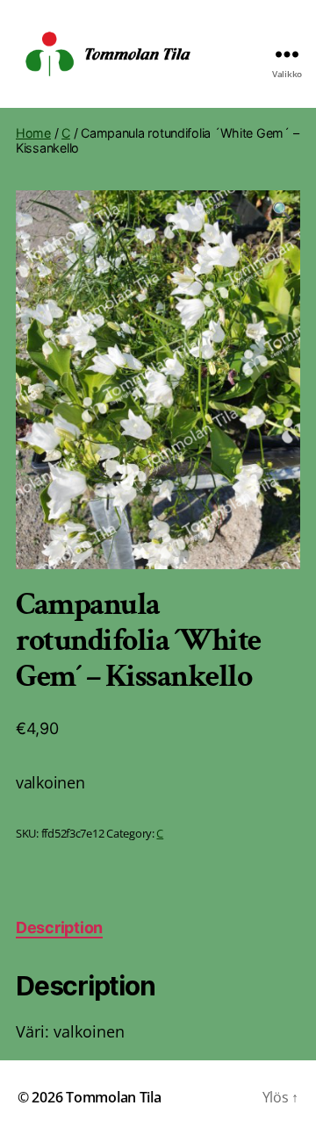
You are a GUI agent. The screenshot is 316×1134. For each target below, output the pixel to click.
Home (33, 132)
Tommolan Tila (114, 1097)
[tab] (59, 927)
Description (59, 927)
